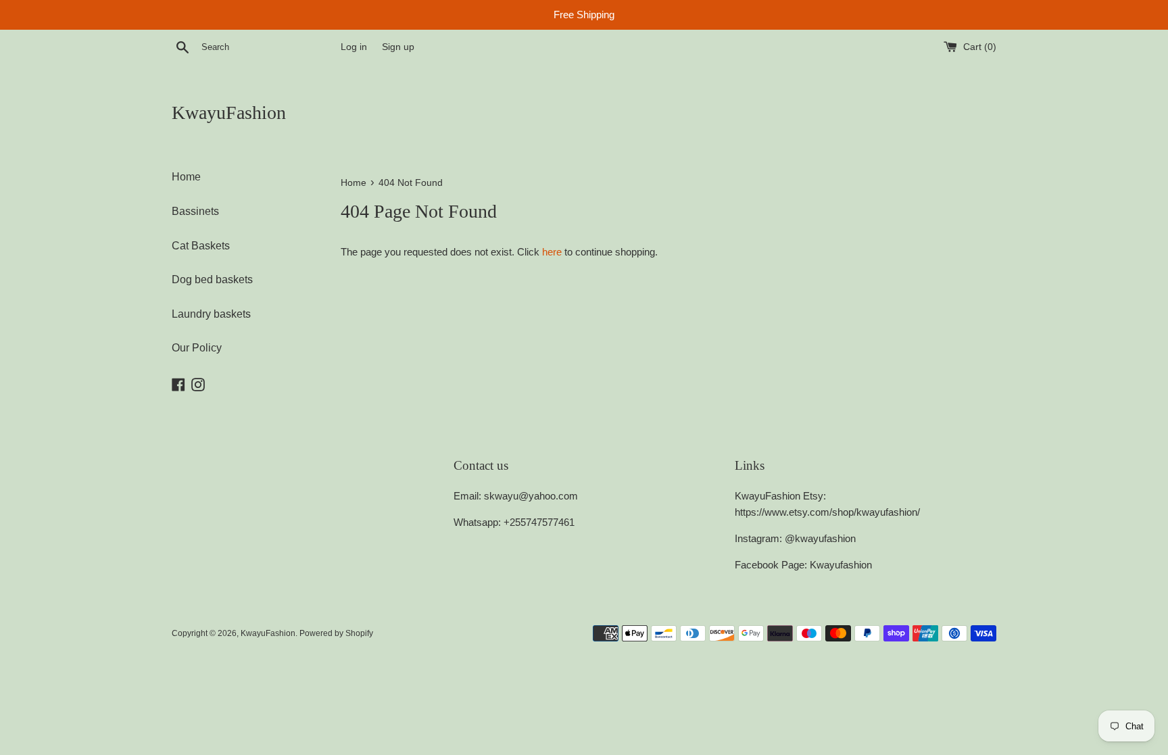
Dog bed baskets (212, 279)
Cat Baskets (201, 245)
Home (186, 176)
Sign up (398, 47)
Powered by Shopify (336, 633)
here (552, 252)
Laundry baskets (211, 314)
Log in (354, 47)
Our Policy (197, 348)
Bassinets (195, 211)
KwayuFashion (229, 112)
